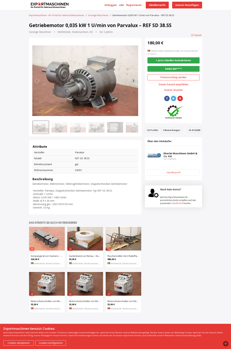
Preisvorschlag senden (173, 77)
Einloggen (111, 5)
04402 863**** (173, 68)
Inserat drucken (173, 90)
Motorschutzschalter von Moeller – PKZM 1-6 (86, 301)
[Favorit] (32, 249)
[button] (40, 127)
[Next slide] (133, 80)
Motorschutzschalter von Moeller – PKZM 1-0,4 (48, 301)
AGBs (199, 335)
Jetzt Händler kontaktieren (174, 60)
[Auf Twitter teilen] (173, 98)
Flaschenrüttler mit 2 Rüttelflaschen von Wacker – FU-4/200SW (124, 256)
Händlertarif (177, 203)
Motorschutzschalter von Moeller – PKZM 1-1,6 (124, 301)
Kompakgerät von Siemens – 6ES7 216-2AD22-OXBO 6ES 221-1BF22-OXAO (48, 256)
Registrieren (134, 5)
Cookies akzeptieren (19, 342)
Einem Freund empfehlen (173, 84)
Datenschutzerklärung (185, 335)
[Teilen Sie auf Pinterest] (180, 98)
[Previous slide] (37, 80)
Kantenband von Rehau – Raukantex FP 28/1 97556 (86, 256)
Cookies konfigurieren (51, 342)
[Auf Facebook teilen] (167, 98)
